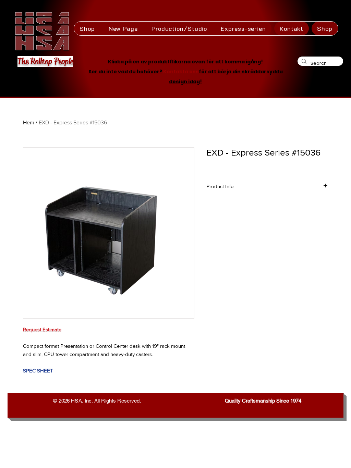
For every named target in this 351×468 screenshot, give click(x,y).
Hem (28, 122)
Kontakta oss (181, 71)
